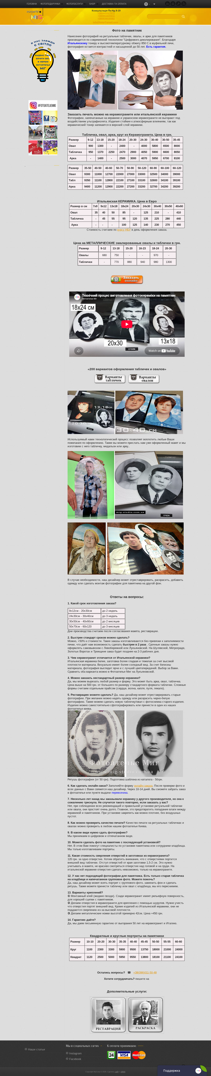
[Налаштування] (178, 3)
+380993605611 (106, 16)
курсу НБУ (124, 229)
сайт (117, 1072)
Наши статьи (36, 1049)
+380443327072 (106, 13)
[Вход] (172, 3)
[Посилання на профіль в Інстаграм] (43, 154)
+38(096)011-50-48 (145, 972)
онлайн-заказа (143, 785)
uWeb (123, 1072)
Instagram (75, 1053)
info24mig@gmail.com (105, 22)
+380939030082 (106, 18)
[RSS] (183, 3)
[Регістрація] (167, 3)
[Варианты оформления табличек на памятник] (110, 382)
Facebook (75, 1059)
